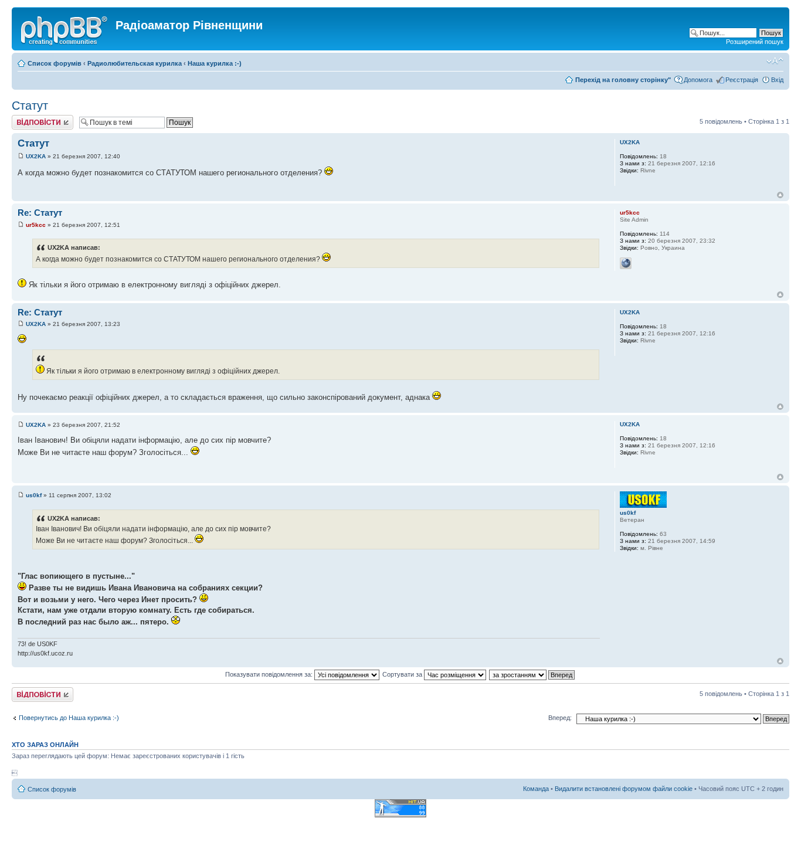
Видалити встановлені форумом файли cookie (624, 788)
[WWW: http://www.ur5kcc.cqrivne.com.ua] (626, 263)
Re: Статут (40, 213)
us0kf (34, 495)
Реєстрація (741, 79)
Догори (780, 195)
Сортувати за (403, 674)
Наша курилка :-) (215, 63)
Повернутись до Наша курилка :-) (69, 717)
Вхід (777, 79)
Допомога (698, 79)
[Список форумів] (65, 28)
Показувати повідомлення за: (269, 674)
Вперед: (560, 717)
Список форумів (55, 63)
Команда (536, 788)
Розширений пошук (754, 41)
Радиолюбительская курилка (134, 63)
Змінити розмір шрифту (774, 61)
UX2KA (36, 156)
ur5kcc (36, 225)
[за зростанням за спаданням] (532, 674)
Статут (30, 105)
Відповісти (27, 118)
